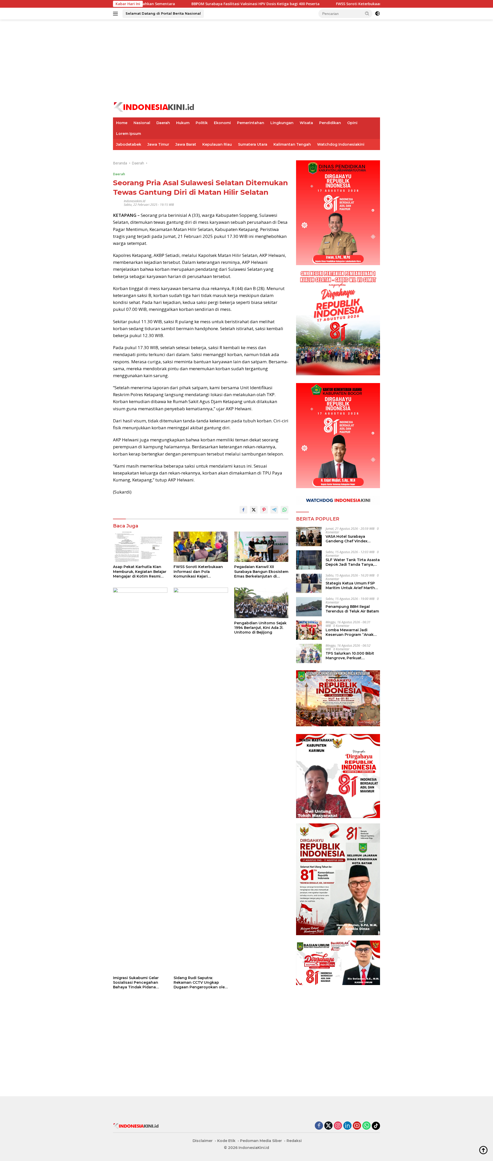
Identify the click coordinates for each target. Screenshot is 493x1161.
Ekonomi (222, 122)
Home (121, 122)
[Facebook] (319, 1125)
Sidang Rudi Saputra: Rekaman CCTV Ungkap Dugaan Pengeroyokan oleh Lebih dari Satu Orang (200, 983)
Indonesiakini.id (134, 201)
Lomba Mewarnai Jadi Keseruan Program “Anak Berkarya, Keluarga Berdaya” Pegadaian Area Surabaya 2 (353, 632)
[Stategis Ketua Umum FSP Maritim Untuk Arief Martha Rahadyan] (309, 583)
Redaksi (294, 1140)
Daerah (163, 122)
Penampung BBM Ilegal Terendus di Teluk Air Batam (352, 609)
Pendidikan (330, 122)
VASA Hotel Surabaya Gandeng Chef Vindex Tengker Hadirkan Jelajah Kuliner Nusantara (350, 538)
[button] (367, 13)
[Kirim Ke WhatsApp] (284, 510)
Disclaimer (203, 1140)
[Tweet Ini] (254, 510)
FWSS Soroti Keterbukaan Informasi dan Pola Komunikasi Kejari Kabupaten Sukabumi (364, 4)
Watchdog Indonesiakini (340, 144)
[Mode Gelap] (377, 13)
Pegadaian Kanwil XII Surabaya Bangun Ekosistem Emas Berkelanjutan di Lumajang (261, 571)
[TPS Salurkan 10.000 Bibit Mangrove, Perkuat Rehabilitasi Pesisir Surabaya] (309, 653)
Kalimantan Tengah (292, 144)
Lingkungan (281, 122)
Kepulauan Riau (217, 144)
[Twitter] (328, 1125)
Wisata (306, 122)
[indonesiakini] (154, 106)
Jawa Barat (185, 144)
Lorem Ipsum (128, 133)
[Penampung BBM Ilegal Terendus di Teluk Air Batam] (309, 606)
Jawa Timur (158, 144)
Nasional (142, 122)
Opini (352, 122)
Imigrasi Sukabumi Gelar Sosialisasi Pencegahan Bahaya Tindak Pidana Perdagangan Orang (136, 983)
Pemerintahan (250, 122)
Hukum (182, 122)
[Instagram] (338, 1125)
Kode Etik (226, 1140)
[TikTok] (376, 1126)
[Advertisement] (246, 61)
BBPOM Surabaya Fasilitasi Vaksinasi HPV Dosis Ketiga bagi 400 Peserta (207, 4)
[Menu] (116, 13)
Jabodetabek (128, 144)
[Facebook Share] (243, 510)
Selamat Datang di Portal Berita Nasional (163, 13)
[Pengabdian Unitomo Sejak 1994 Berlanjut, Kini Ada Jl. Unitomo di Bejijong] (261, 603)
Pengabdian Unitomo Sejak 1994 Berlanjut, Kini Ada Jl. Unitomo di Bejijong (260, 628)
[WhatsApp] (366, 1125)
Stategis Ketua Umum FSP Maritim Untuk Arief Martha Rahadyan (351, 585)
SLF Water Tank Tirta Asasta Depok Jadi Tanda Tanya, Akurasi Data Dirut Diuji (353, 562)
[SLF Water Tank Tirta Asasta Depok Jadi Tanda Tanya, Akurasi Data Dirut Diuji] (309, 560)
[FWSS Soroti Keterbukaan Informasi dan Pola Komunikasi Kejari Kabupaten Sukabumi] (201, 547)
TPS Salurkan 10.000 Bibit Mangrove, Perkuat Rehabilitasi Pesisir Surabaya (350, 655)
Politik (202, 122)
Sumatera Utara (252, 144)
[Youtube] (357, 1125)
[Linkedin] (347, 1125)
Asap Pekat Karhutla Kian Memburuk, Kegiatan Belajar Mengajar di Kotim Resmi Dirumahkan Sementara (139, 571)
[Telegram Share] (274, 510)
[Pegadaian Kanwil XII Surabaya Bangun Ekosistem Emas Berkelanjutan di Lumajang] (261, 547)
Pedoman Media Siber (261, 1140)
